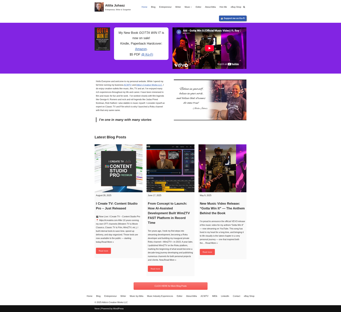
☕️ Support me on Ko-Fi (233, 18)
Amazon (141, 49)
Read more (103, 251)
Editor (198, 7)
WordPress (118, 308)
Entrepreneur (165, 7)
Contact (236, 296)
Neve (97, 308)
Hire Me (223, 7)
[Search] (244, 7)
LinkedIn (225, 296)
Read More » (108, 242)
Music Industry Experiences (160, 296)
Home (144, 7)
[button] (191, 7)
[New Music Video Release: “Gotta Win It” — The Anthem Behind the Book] (222, 168)
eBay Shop (236, 7)
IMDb (214, 296)
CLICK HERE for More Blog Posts (171, 286)
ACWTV (128, 85)
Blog (153, 7)
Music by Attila (136, 296)
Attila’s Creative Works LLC (149, 85)
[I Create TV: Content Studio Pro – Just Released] (119, 168)
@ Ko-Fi (147, 54)
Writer (178, 7)
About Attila (210, 7)
